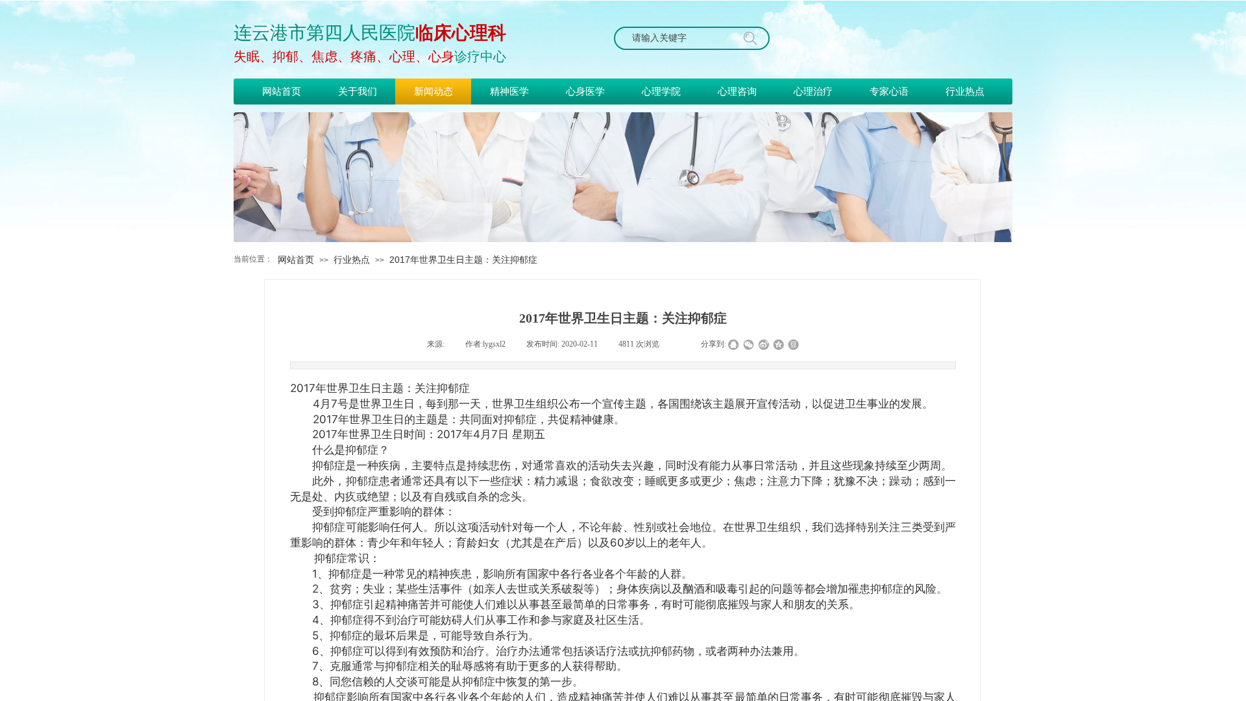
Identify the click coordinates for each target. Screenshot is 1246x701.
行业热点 (352, 259)
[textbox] (679, 38)
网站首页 (296, 259)
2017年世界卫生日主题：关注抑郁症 (463, 259)
